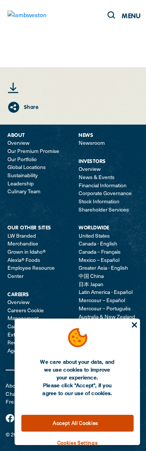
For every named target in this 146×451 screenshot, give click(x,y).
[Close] (134, 325)
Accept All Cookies (75, 423)
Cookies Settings (77, 442)
